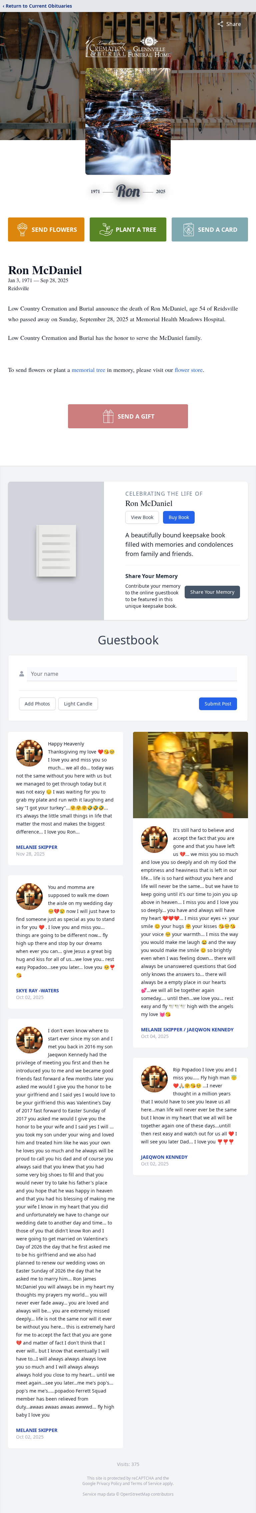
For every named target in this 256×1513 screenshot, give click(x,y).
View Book (142, 517)
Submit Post (218, 703)
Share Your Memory (212, 592)
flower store (189, 370)
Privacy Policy (109, 1483)
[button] (190, 775)
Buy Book (179, 517)
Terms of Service (146, 1483)
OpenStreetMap (135, 1494)
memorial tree (88, 370)
